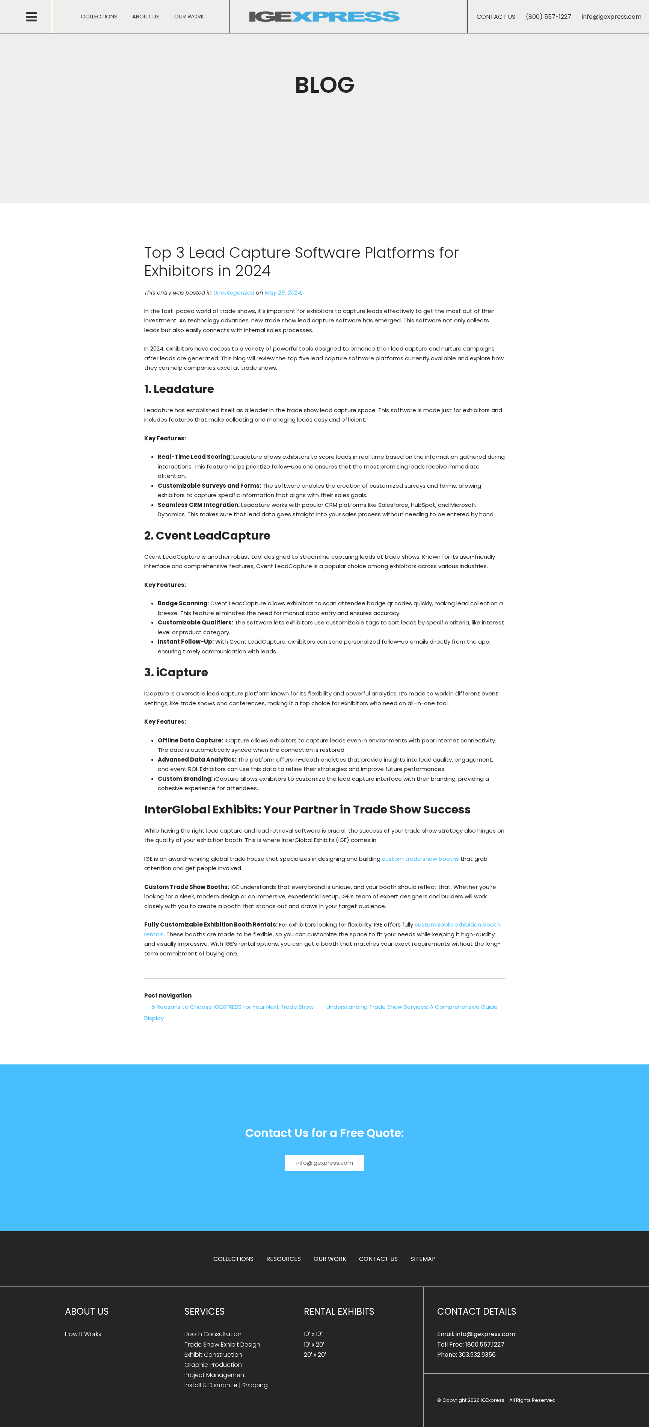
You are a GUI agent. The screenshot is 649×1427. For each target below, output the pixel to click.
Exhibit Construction (213, 1354)
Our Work (189, 16)
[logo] (324, 16)
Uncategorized (233, 292)
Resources (283, 1259)
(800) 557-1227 (549, 16)
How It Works (83, 1334)
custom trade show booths (420, 859)
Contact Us (378, 1259)
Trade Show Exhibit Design (222, 1344)
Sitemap (423, 1259)
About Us (146, 16)
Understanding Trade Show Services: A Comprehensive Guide (415, 1007)
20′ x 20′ (315, 1354)
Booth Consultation (212, 1334)
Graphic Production (213, 1364)
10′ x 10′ (313, 1334)
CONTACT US (496, 16)
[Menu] (39, 16)
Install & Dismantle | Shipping (226, 1385)
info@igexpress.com (611, 16)
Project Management (215, 1375)
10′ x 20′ (314, 1344)
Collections (99, 16)
